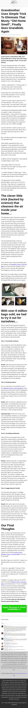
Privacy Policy (18, 673)
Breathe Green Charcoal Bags (13, 388)
